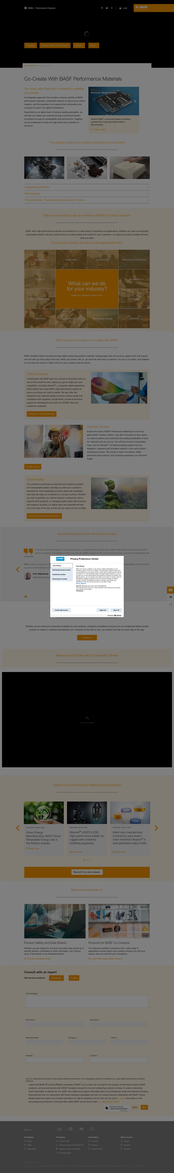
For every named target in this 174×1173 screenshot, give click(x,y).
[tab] (61, 565)
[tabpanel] (99, 579)
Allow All (116, 610)
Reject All (103, 610)
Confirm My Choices (61, 610)
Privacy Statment (81, 583)
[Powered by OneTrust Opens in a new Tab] (115, 616)
